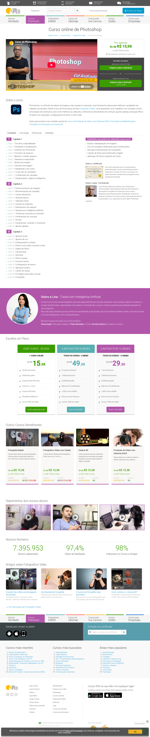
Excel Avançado (62, 661)
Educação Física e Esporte (113, 663)
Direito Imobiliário (16, 670)
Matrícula (56, 702)
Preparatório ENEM (59, 699)
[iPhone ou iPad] (16, 631)
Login (54, 705)
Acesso (13, 20)
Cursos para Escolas (60, 709)
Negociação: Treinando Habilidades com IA (26, 663)
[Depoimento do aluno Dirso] (75, 517)
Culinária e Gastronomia (112, 659)
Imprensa (32, 709)
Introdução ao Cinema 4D (52, 124)
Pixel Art (12, 665)
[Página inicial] (13, 11)
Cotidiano (106, 657)
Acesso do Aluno (134, 10)
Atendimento (42, 3)
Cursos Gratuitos (58, 696)
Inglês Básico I (62, 654)
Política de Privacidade (74, 731)
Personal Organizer (63, 665)
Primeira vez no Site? (59, 689)
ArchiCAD (12, 667)
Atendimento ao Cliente (65, 667)
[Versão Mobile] (23, 631)
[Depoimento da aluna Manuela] (28, 517)
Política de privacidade (37, 705)
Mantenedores (57, 686)
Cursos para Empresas (98, 11)
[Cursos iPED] (12, 687)
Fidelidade (49, 133)
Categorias (35, 11)
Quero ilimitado (76, 409)
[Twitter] (12, 693)
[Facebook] (8, 693)
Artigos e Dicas (34, 699)
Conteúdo (11, 133)
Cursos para (95, 20)
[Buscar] (77, 10)
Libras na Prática (62, 670)
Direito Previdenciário (17, 652)
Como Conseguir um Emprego (21, 657)
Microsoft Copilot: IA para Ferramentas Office (27, 672)
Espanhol (59, 663)
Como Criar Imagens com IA (20, 659)
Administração (61, 652)
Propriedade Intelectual (18, 654)
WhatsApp (128, 3)
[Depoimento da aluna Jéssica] (122, 517)
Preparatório (53, 20)
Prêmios (32, 692)
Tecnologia (24, 133)
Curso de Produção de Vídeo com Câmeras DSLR (88, 121)
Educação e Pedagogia (112, 661)
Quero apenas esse (36, 409)
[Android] (9, 631)
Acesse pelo (69, 3)
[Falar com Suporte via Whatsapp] (147, 721)
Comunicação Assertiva (65, 672)
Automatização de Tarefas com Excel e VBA (26, 661)
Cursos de (73, 20)
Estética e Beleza (109, 665)
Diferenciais (37, 133)
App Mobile (33, 696)
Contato (31, 712)
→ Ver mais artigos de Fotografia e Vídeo (23, 607)
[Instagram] (16, 693)
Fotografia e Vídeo (87, 108)
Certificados (57, 692)
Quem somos (33, 686)
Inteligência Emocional (65, 657)
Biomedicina (107, 654)
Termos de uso (34, 702)
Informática (107, 670)
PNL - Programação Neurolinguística (70, 659)
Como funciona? (34, 689)
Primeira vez (15, 3)
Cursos (33, 20)
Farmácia (106, 667)
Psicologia (107, 672)
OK (135, 732)
